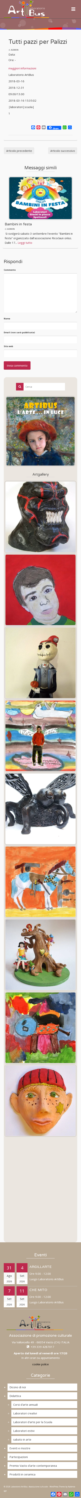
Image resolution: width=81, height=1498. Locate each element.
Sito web (8, 346)
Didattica (15, 1396)
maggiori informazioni (22, 68)
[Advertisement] (40, 1193)
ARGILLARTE (40, 1267)
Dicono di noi (17, 1387)
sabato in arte (22, 1439)
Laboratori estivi (23, 1431)
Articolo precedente (19, 151)
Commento (10, 269)
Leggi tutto (25, 243)
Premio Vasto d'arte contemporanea (33, 1465)
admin (14, 49)
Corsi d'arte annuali (25, 1404)
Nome (7, 318)
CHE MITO (38, 1290)
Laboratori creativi (25, 1413)
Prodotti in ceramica (22, 1474)
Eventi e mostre (19, 1448)
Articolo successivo (62, 151)
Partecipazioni (18, 1457)
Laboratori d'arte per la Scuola (32, 1422)
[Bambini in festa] (40, 198)
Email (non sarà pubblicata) (19, 332)
